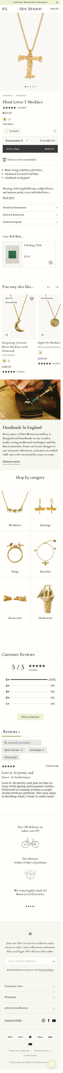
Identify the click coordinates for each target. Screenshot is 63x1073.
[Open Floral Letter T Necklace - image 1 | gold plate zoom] (30, 52)
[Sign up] (53, 961)
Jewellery (8, 95)
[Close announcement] (55, 2)
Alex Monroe (18, 1062)
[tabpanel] (30, 771)
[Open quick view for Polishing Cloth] (50, 262)
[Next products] (56, 286)
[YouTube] (54, 1020)
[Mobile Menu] (4, 8)
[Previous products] (48, 286)
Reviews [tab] (11, 731)
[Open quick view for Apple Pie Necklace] (42, 334)
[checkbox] (10, 757)
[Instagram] (43, 1020)
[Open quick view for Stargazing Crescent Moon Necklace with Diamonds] (6, 334)
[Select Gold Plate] (4, 361)
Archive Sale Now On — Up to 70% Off (30, 2)
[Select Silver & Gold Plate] (40, 353)
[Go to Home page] (30, 8)
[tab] (25, 86)
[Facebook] (49, 1020)
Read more (8, 197)
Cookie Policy (30, 1055)
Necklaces (21, 95)
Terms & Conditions (19, 1051)
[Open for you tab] (51, 1064)
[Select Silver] (9, 361)
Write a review (30, 717)
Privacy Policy (46, 970)
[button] (30, 680)
